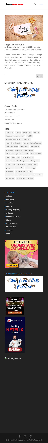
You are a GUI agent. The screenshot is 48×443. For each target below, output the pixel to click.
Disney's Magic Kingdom (13, 139)
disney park (26, 139)
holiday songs (34, 147)
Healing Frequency (12, 50)
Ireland (31, 150)
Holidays (9, 213)
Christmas (9, 136)
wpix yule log (20, 175)
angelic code (10, 132)
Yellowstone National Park (34, 175)
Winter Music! (10, 113)
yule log (30, 178)
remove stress (10, 164)
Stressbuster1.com (14, 47)
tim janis (29, 171)
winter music (10, 175)
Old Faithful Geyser (27, 157)
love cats (25, 154)
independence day (21, 150)
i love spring (9, 150)
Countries (10, 203)
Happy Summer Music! (14, 45)
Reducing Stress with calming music (17, 161)
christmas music (19, 136)
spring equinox (21, 164)
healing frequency (35, 143)
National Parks (11, 223)
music (7, 157)
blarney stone (27, 132)
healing (36, 47)
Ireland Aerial (10, 154)
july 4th (18, 154)
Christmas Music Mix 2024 (14, 109)
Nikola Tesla (15, 157)
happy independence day (13, 143)
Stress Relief (29, 50)
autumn (18, 132)
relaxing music (34, 161)
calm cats (36, 132)
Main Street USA (36, 154)
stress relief (19, 168)
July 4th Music (10, 120)
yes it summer (10, 178)
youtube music (21, 178)
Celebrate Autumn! (12, 116)
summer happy (30, 168)
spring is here (32, 164)
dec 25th (29, 136)
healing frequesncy (12, 147)
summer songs (20, 171)
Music (22, 50)
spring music (10, 168)
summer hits (10, 171)
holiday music (24, 147)
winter (8, 234)
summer (38, 50)
